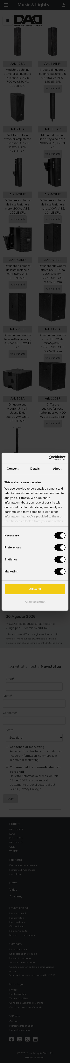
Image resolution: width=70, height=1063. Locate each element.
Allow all (35, 589)
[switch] (60, 547)
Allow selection (35, 601)
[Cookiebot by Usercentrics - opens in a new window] (49, 458)
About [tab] (57, 468)
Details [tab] (35, 468)
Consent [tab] (12, 468)
